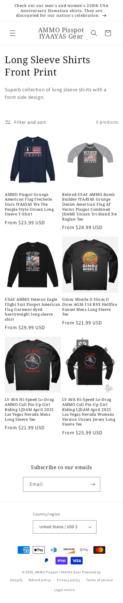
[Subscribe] (93, 484)
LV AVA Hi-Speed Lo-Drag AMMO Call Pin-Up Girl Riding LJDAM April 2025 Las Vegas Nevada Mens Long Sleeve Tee (29, 409)
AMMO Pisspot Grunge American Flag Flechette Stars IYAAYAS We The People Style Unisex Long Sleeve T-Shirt (29, 204)
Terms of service (99, 580)
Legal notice (64, 590)
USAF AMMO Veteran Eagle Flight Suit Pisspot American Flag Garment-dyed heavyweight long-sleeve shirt (33, 309)
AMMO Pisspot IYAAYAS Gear (58, 572)
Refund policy (40, 580)
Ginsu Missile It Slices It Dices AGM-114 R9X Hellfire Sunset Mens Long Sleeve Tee (89, 307)
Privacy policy (68, 580)
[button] (13, 33)
